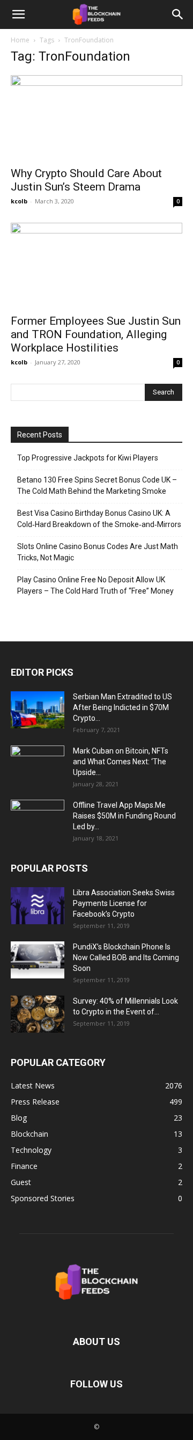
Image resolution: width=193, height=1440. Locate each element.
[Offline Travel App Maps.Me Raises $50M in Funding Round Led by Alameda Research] (37, 818)
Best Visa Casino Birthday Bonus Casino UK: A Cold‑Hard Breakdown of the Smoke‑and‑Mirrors (99, 519)
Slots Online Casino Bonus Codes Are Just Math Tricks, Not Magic (97, 552)
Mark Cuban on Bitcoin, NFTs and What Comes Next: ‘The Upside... (120, 762)
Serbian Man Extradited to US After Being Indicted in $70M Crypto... (122, 707)
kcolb (19, 201)
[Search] (178, 14)
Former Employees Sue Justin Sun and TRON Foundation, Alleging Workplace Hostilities (96, 334)
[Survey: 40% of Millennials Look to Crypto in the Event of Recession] (37, 1014)
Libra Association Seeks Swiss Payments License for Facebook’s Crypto (124, 903)
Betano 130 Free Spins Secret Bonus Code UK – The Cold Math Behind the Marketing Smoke (97, 485)
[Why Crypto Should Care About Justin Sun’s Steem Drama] (96, 117)
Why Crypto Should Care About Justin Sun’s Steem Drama (86, 180)
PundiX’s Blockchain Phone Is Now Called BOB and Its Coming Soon (126, 957)
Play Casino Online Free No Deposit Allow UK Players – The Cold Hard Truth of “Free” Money (95, 585)
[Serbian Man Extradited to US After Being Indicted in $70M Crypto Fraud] (37, 709)
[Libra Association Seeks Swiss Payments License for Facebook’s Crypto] (37, 905)
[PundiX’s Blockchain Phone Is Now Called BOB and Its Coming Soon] (37, 959)
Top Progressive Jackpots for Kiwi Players (87, 458)
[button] (18, 14)
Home (20, 40)
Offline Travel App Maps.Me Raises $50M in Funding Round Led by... (124, 816)
